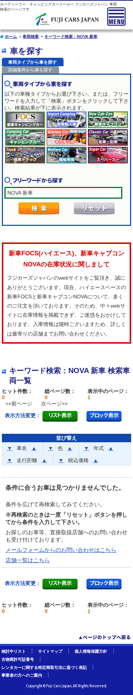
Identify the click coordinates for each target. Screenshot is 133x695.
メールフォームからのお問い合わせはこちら (61, 550)
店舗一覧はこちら (28, 560)
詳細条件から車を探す (30, 70)
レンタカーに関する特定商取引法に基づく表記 (44, 667)
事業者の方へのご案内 (21, 675)
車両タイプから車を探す (32, 62)
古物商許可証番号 (17, 659)
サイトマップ (50, 651)
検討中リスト (13, 651)
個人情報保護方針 (91, 651)
